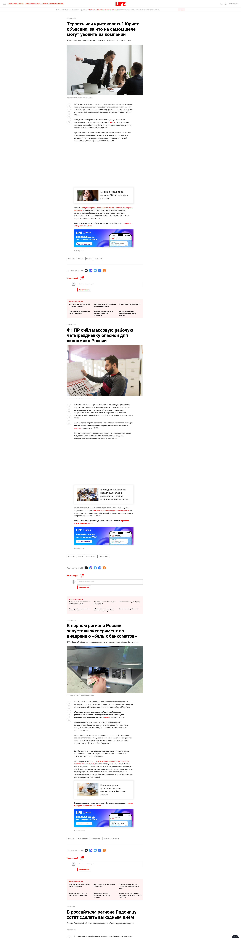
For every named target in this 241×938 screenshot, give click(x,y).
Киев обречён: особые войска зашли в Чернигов (79, 312)
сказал (107, 717)
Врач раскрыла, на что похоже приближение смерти (105, 305)
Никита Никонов (80, 871)
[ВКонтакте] (100, 270)
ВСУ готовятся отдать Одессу (129, 304)
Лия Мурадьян (80, 250)
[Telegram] (95, 270)
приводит (78, 428)
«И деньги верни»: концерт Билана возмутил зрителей (103, 610)
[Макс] (91, 270)
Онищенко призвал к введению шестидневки (111, 510)
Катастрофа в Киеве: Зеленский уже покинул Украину (127, 313)
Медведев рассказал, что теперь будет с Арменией (78, 935)
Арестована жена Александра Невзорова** (105, 603)
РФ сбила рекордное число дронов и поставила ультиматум (103, 313)
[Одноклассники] (104, 270)
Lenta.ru (112, 122)
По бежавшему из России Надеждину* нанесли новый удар (129, 927)
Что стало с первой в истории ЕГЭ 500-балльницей (79, 305)
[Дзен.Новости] (86, 270)
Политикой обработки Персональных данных (103, 10)
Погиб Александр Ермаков (128, 609)
